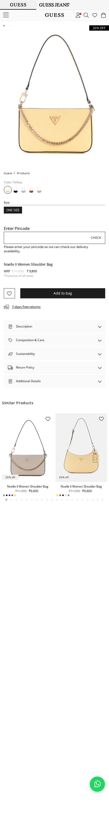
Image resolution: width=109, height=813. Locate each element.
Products (23, 173)
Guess (8, 173)
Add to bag (62, 293)
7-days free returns (26, 306)
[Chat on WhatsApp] (97, 784)
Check (96, 237)
